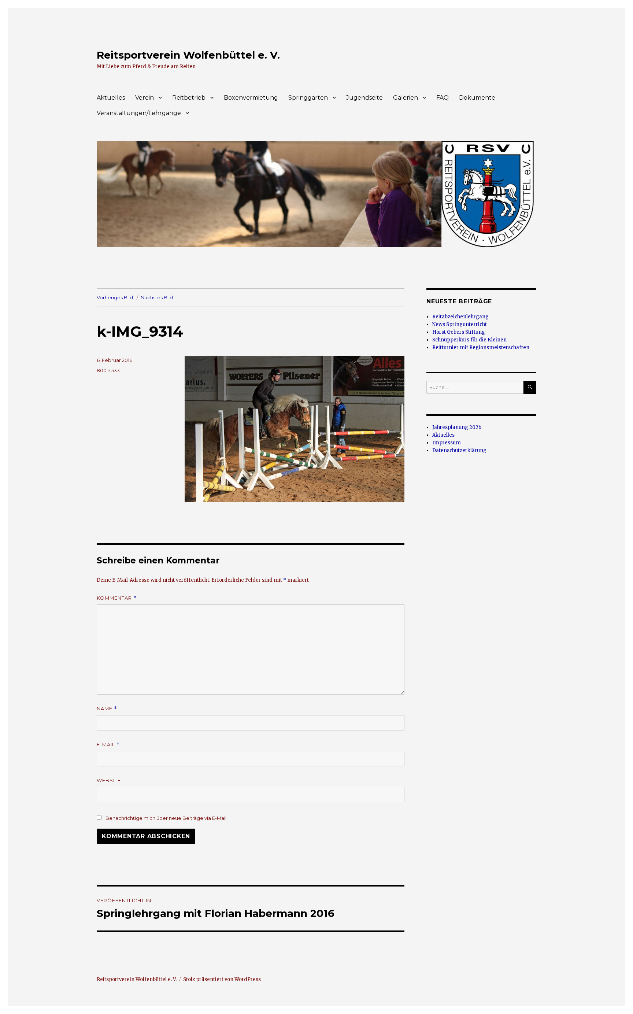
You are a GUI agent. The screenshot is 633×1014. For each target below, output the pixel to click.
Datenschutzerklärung (459, 450)
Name (107, 709)
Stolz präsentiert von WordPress (222, 979)
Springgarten (308, 97)
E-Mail (108, 744)
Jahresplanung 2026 (456, 427)
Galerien (405, 97)
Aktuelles (111, 97)
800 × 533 (108, 370)
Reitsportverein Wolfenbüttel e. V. (188, 55)
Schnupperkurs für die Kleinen (469, 340)
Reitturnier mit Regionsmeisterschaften (480, 347)
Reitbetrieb (189, 97)
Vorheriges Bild (115, 297)
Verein (144, 97)
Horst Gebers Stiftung (458, 332)
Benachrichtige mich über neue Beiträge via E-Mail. (166, 818)
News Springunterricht (459, 324)
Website (109, 780)
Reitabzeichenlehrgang (460, 317)
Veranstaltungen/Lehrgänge (139, 113)
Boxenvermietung (251, 97)
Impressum (446, 443)
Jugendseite (364, 97)
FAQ (442, 97)
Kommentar (117, 598)
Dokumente (477, 97)
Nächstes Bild (157, 297)
